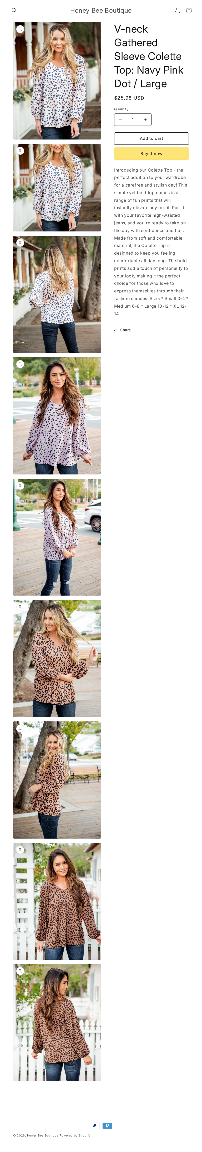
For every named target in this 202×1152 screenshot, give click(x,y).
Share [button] (125, 330)
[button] (14, 10)
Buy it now (151, 153)
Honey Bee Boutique (43, 1135)
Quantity (121, 109)
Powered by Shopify (75, 1135)
